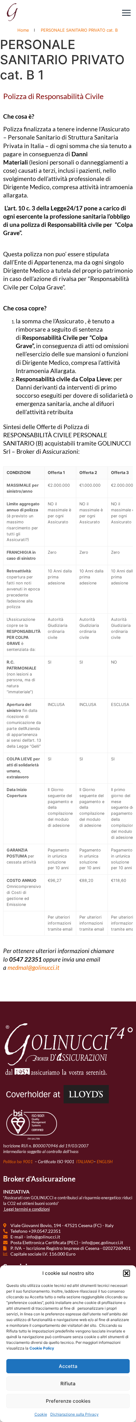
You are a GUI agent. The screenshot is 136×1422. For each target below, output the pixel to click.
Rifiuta (68, 1384)
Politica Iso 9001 (18, 1161)
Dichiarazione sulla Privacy (74, 1414)
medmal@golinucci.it (33, 967)
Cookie (40, 1414)
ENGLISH (105, 1161)
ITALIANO (85, 1161)
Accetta (68, 1366)
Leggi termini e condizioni (27, 1209)
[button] (126, 1273)
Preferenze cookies (68, 1401)
